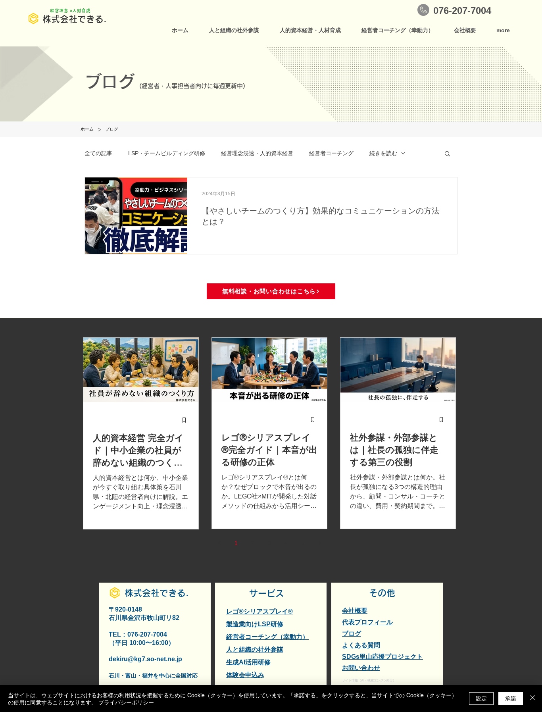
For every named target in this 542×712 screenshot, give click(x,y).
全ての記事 (98, 153)
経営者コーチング (331, 153)
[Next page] (319, 543)
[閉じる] (532, 698)
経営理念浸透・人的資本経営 (257, 153)
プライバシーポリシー (126, 702)
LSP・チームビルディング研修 (166, 153)
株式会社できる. (74, 19)
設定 (481, 698)
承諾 (510, 698)
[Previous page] (219, 543)
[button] (447, 154)
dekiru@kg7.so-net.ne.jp (145, 659)
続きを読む (383, 153)
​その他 (382, 593)
